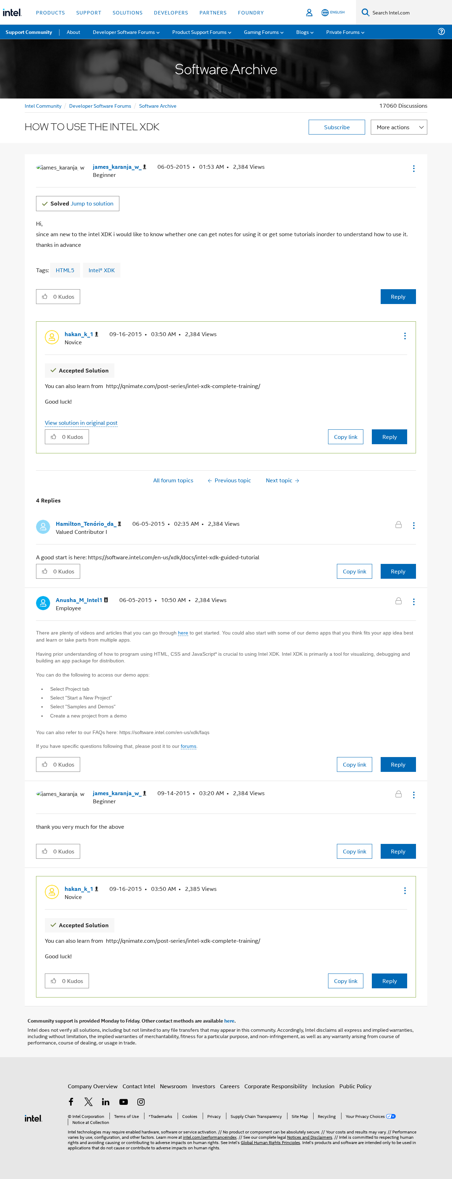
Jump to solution (81, 203)
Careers (229, 1086)
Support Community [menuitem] (29, 32)
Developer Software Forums (100, 105)
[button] (413, 168)
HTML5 (65, 270)
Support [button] (88, 12)
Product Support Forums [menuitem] (199, 31)
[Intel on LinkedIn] (106, 1102)
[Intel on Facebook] (71, 1102)
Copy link (345, 437)
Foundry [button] (251, 12)
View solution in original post (81, 422)
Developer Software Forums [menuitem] (124, 31)
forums (188, 746)
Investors (203, 1086)
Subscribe (337, 127)
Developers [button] (171, 12)
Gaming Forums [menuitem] (261, 31)
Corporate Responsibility (275, 1086)
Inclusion (323, 1086)
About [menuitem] (73, 31)
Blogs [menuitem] (302, 31)
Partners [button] (213, 12)
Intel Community (43, 105)
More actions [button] (393, 127)
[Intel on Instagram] (141, 1102)
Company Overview (93, 1086)
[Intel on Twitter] (89, 1102)
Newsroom (173, 1086)
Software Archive (158, 105)
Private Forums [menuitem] (343, 31)
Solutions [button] (128, 12)
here (183, 633)
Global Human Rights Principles (270, 1142)
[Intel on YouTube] (124, 1102)
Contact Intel (139, 1086)
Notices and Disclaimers (309, 1136)
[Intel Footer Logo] (33, 1117)
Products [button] (50, 12)
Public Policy (355, 1086)
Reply (398, 296)
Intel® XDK (102, 270)
